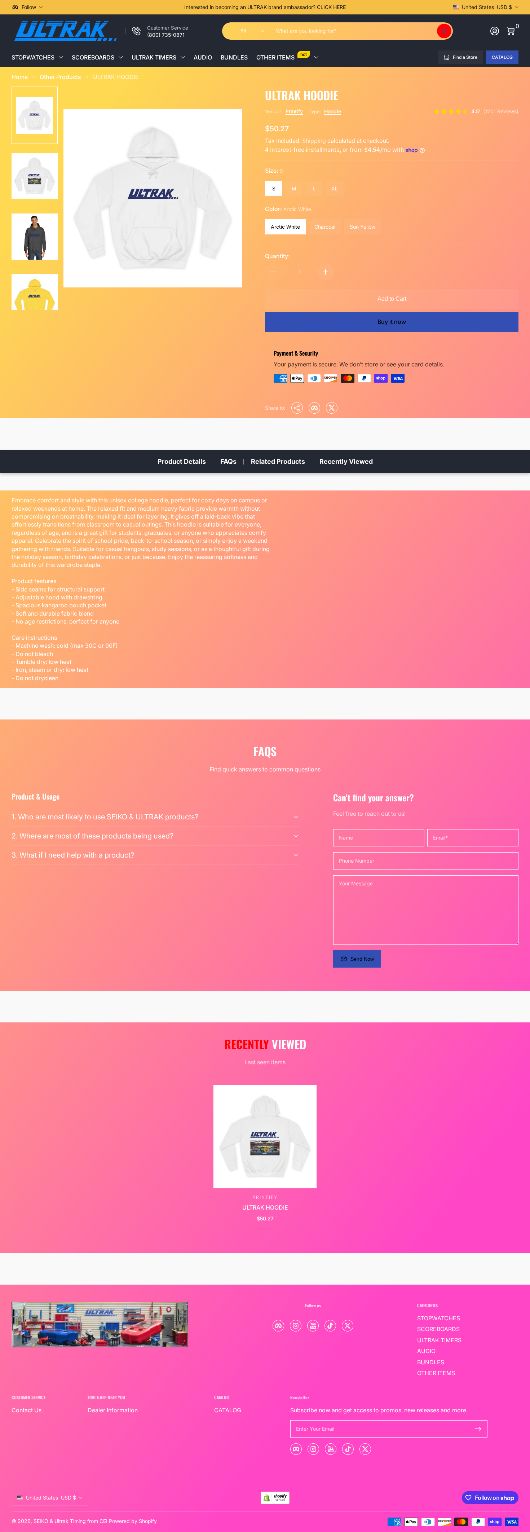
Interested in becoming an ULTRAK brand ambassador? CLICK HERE (265, 7)
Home (20, 76)
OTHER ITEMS (281, 56)
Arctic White (285, 227)
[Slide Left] (155, 7)
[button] (444, 31)
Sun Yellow (362, 227)
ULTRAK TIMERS (154, 57)
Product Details (182, 461)
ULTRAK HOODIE (116, 76)
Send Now (362, 959)
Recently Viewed (346, 461)
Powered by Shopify (133, 1521)
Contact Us (26, 1410)
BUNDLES (234, 57)
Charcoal (324, 227)
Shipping (314, 140)
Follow (29, 7)
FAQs (228, 461)
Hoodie (332, 111)
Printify (294, 111)
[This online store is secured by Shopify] (275, 1498)
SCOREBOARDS (93, 57)
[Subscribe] (478, 1429)
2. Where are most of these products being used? (92, 836)
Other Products (60, 76)
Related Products (278, 461)
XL (334, 188)
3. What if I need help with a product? (73, 855)
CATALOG (502, 57)
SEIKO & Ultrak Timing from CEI (70, 1521)
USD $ (487, 7)
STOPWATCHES (33, 57)
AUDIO (203, 57)
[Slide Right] (374, 7)
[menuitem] (452, 1318)
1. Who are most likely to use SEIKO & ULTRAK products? (105, 817)
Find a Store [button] (465, 57)
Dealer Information (113, 1410)
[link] (156, 31)
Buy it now (391, 321)
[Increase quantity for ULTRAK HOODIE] (325, 272)
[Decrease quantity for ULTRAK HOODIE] (273, 272)
